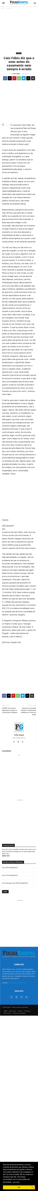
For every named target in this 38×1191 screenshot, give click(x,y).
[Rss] (26, 997)
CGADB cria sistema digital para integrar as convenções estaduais (9, 710)
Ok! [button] (19, 1187)
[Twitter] (22, 997)
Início (3, 8)
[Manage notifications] (33, 1186)
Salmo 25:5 (6, 856)
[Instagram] (19, 742)
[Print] (33, 78)
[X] (10, 78)
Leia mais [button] (15, 1182)
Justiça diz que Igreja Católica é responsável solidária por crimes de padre (28, 711)
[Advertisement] (19, 31)
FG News (9, 8)
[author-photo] (19, 732)
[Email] (28, 78)
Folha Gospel (16, 73)
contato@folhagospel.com (17, 983)
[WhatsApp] (19, 78)
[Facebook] (5, 78)
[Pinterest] (14, 78)
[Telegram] (24, 78)
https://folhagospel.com (19, 738)
